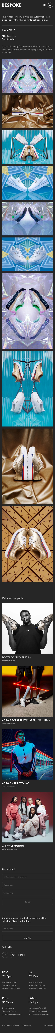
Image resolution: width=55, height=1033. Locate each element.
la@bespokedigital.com (37, 988)
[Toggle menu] (50, 5)
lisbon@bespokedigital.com (38, 1014)
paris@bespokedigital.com (11, 1014)
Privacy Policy (26, 1025)
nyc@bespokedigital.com (11, 988)
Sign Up (27, 937)
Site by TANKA (48, 1025)
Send (27, 902)
